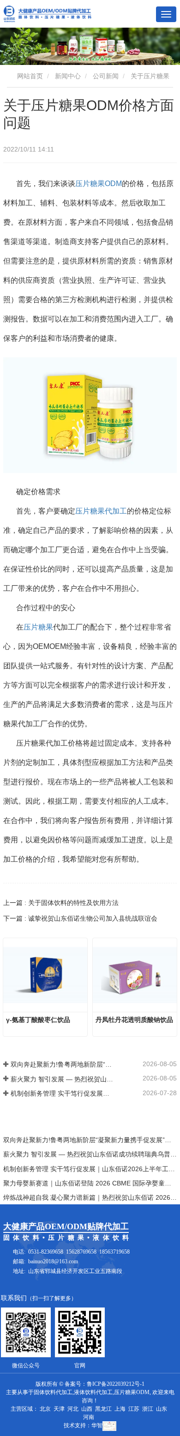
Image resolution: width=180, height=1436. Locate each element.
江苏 (133, 1409)
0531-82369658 (45, 1252)
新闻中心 (68, 76)
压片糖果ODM (98, 183)
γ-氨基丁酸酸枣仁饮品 (38, 1019)
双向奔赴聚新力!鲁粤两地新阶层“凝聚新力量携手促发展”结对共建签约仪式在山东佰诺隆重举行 (63, 1064)
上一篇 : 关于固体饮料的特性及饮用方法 (61, 902)
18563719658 (114, 1252)
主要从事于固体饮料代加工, (40, 1392)
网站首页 (29, 76)
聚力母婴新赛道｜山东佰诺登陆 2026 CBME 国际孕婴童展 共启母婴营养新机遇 (90, 1183)
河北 (72, 1409)
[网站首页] (47, 14)
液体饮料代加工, (94, 1392)
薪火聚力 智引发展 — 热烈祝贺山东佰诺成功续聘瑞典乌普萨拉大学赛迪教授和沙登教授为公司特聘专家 (63, 1079)
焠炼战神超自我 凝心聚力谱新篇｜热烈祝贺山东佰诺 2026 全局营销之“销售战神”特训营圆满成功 (90, 1197)
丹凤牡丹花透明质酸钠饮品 (134, 1019)
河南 (88, 1417)
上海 (120, 1409)
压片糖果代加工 (101, 511)
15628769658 (81, 1252)
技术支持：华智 (83, 1425)
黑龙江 (103, 1409)
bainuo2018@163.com (53, 1261)
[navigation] (166, 14)
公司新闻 (106, 76)
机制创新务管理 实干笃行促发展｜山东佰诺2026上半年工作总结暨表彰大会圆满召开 (63, 1093)
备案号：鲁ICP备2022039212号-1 (104, 1384)
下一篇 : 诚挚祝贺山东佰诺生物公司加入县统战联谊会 (80, 918)
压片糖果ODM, (132, 1392)
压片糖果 (38, 627)
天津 (59, 1409)
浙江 (147, 1409)
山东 (161, 1409)
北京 (45, 1409)
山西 (86, 1409)
